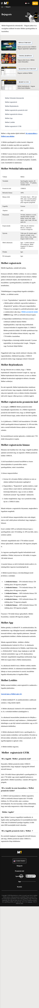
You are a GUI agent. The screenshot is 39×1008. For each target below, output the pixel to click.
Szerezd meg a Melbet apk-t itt (12, 779)
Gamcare (20, 1005)
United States (20, 963)
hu (28, 3)
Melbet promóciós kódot (14, 330)
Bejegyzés (19, 968)
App (19, 983)
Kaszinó (19, 988)
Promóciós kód (19, 973)
